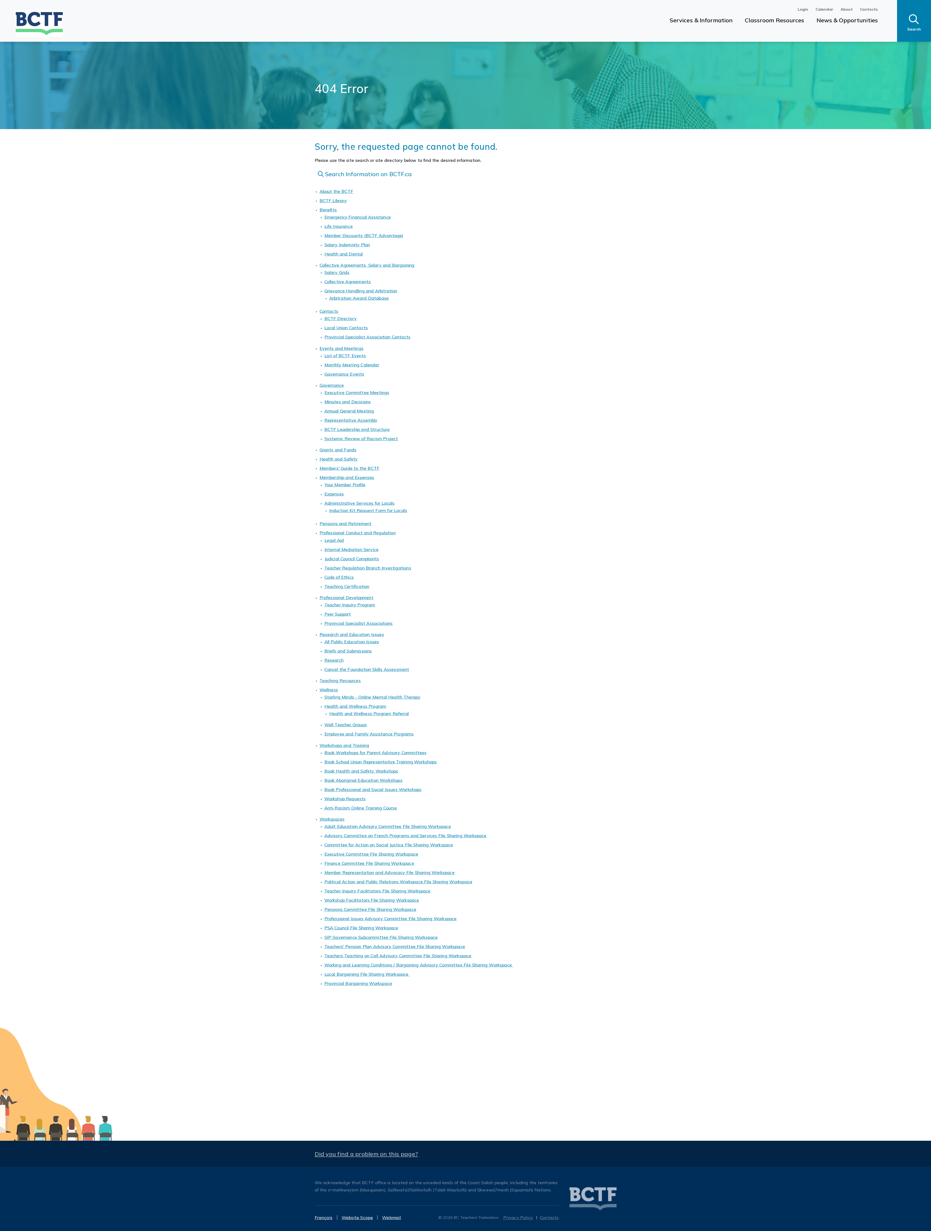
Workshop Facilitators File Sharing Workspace (371, 900)
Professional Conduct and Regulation (358, 533)
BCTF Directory (340, 318)
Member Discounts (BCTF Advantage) (364, 235)
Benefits (328, 210)
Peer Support (337, 614)
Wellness (329, 690)
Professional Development (346, 597)
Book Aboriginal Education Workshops (363, 780)
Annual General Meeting (349, 411)
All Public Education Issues (351, 641)
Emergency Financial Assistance (357, 217)
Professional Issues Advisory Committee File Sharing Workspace (390, 918)
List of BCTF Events (345, 355)
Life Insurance (338, 226)
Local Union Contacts (346, 327)
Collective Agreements (347, 281)
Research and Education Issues (352, 634)
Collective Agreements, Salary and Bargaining (367, 265)
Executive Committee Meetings (356, 392)
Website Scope (357, 1217)
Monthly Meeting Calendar (351, 365)
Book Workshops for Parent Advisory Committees (375, 752)
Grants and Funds (338, 450)
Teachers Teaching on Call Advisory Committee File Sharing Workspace (398, 955)
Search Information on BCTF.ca (368, 174)
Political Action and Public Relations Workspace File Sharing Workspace (398, 881)
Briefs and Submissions (348, 651)
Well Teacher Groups (345, 724)
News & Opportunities (847, 20)
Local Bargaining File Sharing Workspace (367, 974)
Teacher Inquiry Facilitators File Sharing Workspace (377, 891)
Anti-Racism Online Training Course (360, 808)
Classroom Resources (774, 20)
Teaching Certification (346, 586)
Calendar (824, 9)
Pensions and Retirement (346, 523)
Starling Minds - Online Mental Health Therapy (372, 697)
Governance (332, 385)
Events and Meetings (341, 348)
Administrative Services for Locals (359, 503)
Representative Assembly (350, 420)
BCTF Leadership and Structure (357, 429)
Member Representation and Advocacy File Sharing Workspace (389, 872)
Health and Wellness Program (355, 706)
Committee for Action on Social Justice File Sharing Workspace (388, 845)
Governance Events (344, 374)
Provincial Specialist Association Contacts (367, 337)
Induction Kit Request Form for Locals (368, 510)
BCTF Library (333, 200)
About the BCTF (336, 191)
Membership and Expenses (347, 477)
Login (803, 9)
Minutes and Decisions (347, 402)
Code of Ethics (339, 577)
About (847, 9)
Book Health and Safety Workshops (361, 771)
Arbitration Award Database (359, 298)
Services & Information (701, 20)
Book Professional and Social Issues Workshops (373, 789)
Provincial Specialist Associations (358, 623)
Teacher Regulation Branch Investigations (367, 568)
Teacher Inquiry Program (349, 605)
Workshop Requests (345, 798)
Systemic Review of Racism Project (361, 438)
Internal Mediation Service (351, 549)
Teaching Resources (340, 680)
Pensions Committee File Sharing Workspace (370, 909)
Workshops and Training (344, 745)
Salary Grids (337, 272)
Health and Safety (339, 459)
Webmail (391, 1217)
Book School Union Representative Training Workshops (380, 762)
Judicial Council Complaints (351, 559)
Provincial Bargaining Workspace (358, 983)
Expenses (334, 494)
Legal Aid (334, 540)
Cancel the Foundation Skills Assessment (366, 669)
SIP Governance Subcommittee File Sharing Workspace (381, 937)
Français (323, 1217)
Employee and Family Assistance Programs (369, 734)
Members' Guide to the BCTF (350, 468)
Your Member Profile (344, 484)
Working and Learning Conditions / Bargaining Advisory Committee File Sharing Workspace (418, 965)
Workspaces (332, 819)
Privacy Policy (518, 1217)
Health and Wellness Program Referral (369, 713)
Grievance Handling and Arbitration (360, 291)
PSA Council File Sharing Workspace (361, 928)
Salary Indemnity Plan (347, 245)
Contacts (869, 9)
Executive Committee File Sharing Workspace (371, 854)
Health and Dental (343, 254)
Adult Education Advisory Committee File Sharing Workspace (387, 826)
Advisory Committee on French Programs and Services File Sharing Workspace (405, 835)
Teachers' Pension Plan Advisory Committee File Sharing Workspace (394, 946)
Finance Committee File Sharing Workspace (369, 863)
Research (334, 660)
